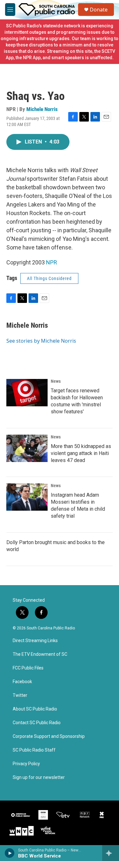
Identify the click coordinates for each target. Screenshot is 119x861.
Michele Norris (42, 109)
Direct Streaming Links (35, 640)
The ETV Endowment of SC (40, 654)
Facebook (22, 681)
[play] (10, 853)
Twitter (20, 695)
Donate (99, 9)
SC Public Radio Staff (34, 750)
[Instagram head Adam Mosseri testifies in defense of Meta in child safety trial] (27, 497)
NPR (51, 262)
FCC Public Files (28, 668)
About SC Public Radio (35, 709)
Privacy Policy (26, 763)
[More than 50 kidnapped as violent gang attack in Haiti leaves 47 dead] (27, 448)
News (56, 381)
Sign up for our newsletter (39, 777)
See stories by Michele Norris (41, 340)
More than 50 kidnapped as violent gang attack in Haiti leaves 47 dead (81, 453)
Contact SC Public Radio (37, 722)
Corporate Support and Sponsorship (49, 736)
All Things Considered (49, 278)
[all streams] (110, 853)
